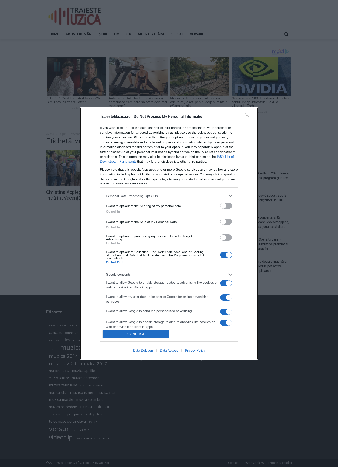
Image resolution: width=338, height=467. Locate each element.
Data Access (169, 350)
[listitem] (169, 195)
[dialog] (169, 233)
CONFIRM (135, 334)
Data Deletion (143, 350)
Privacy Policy (195, 350)
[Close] (248, 117)
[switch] (226, 206)
